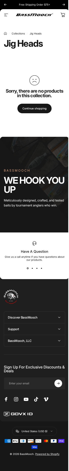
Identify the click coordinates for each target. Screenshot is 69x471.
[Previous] (5, 4)
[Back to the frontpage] (5, 33)
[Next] (63, 4)
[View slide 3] (36, 268)
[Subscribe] (55, 383)
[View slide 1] (27, 268)
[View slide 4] (41, 268)
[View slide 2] (32, 268)
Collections (18, 33)
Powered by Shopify (46, 454)
